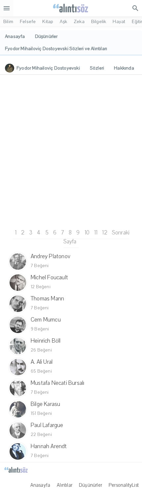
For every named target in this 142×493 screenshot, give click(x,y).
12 (104, 232)
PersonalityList (124, 485)
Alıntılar (64, 485)
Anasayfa (40, 485)
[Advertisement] (71, 151)
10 (87, 232)
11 (95, 232)
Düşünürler (90, 485)
